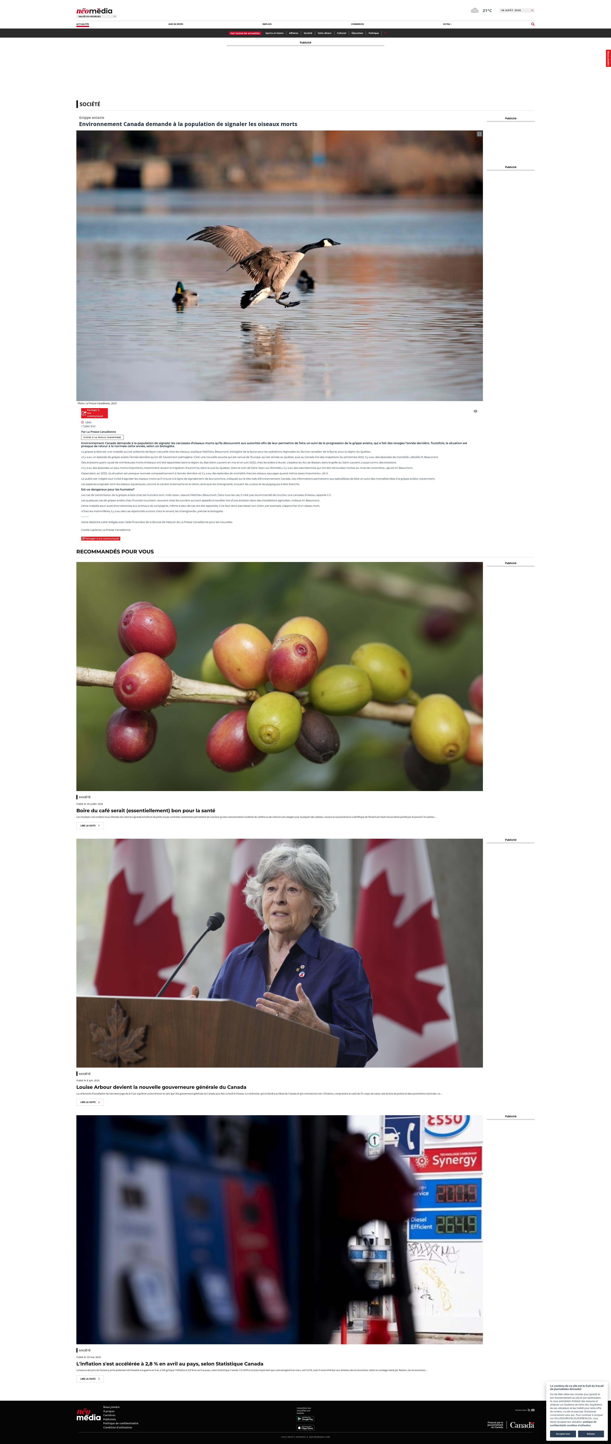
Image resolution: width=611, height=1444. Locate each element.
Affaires (293, 33)
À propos (108, 1411)
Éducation (357, 33)
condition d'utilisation (579, 1425)
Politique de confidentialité (120, 1423)
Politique (374, 33)
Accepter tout (563, 1434)
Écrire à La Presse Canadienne (102, 437)
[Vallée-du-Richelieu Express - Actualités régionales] (94, 11)
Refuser (591, 1434)
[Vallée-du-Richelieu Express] (88, 1418)
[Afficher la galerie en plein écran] (479, 133)
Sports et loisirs (274, 33)
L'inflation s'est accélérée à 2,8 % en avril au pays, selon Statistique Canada (169, 1364)
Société (308, 33)
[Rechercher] (533, 24)
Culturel (341, 33)
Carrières (109, 1415)
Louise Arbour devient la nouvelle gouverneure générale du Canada (161, 1087)
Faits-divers (324, 33)
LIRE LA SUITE (88, 825)
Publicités (109, 1419)
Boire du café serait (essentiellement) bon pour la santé (145, 811)
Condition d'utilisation (117, 1427)
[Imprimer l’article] (475, 412)
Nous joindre (111, 1407)
